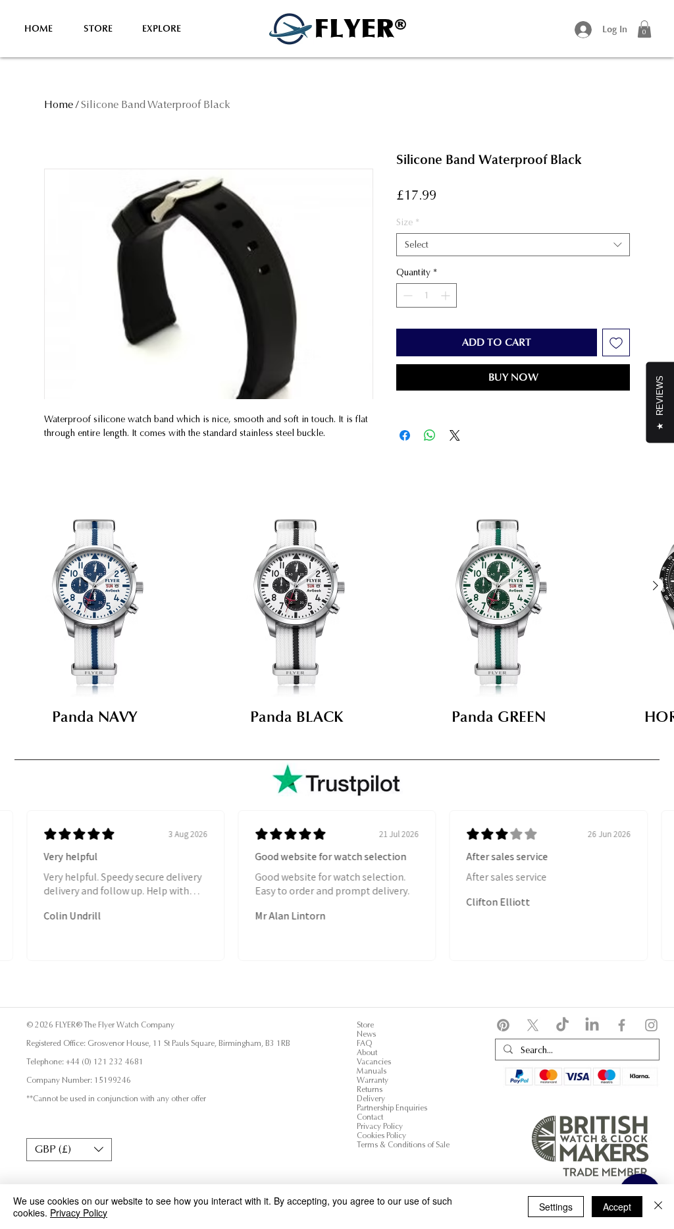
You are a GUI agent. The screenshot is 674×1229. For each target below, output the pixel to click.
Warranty (372, 1080)
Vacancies (374, 1061)
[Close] (658, 1206)
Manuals (371, 1071)
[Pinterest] (503, 1025)
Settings (556, 1206)
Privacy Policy (380, 1126)
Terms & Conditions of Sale (403, 1144)
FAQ (364, 1043)
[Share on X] (455, 435)
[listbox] (69, 1149)
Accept (617, 1206)
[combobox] (513, 244)
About (367, 1052)
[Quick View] (95, 602)
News (366, 1034)
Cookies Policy (382, 1135)
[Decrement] (406, 295)
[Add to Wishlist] (616, 342)
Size (407, 222)
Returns (369, 1089)
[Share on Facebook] (405, 435)
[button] (644, 29)
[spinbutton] (426, 295)
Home (58, 104)
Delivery (371, 1098)
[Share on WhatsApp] (430, 435)
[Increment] (446, 295)
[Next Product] (655, 585)
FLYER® (360, 28)
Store (365, 1024)
